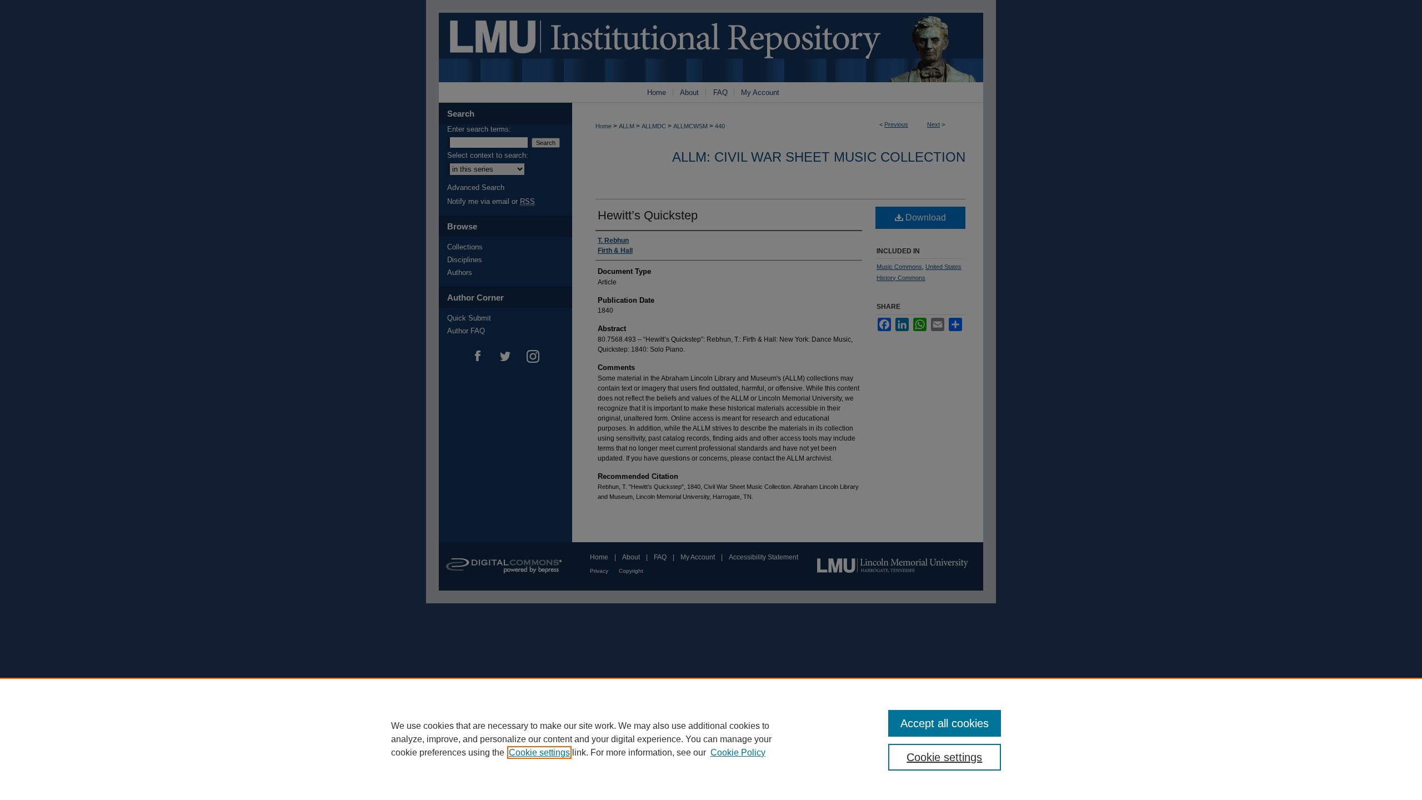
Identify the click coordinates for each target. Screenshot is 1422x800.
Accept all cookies (944, 723)
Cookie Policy (737, 752)
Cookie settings (539, 752)
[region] (711, 739)
